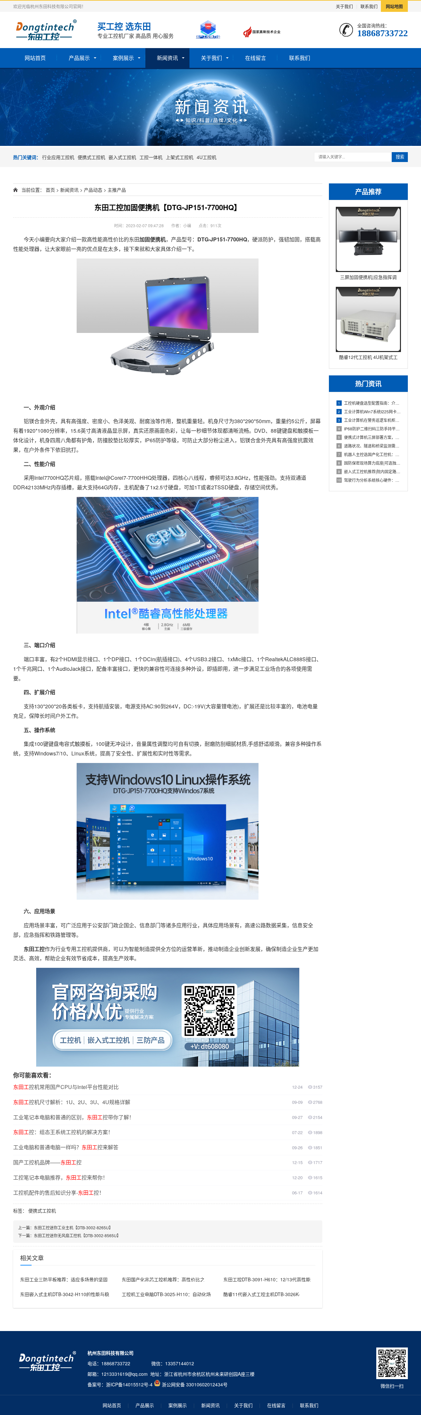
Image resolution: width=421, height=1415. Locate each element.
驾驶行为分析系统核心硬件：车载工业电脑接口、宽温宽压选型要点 (369, 480)
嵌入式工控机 (122, 157)
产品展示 (79, 58)
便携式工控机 (91, 157)
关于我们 (344, 6)
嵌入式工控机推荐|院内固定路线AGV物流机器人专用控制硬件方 (369, 471)
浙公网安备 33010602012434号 (195, 1384)
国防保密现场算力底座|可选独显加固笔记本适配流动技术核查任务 (369, 463)
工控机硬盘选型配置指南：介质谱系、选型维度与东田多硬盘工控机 (369, 403)
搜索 (400, 156)
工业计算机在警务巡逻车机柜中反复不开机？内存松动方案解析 (369, 420)
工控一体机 (150, 157)
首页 (50, 189)
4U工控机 (206, 157)
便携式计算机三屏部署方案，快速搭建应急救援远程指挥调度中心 (369, 437)
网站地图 (394, 6)
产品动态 (93, 189)
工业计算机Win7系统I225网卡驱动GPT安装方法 (369, 411)
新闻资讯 (167, 58)
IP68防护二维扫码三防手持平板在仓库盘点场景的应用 (369, 428)
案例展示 (123, 58)
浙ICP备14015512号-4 (129, 1384)
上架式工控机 (179, 157)
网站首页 (35, 58)
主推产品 (117, 189)
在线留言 (255, 58)
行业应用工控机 (58, 157)
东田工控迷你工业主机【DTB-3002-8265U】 (73, 1227)
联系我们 (369, 6)
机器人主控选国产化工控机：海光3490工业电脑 (369, 454)
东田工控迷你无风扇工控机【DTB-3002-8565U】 (77, 1235)
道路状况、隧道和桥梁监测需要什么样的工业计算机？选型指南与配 (369, 446)
